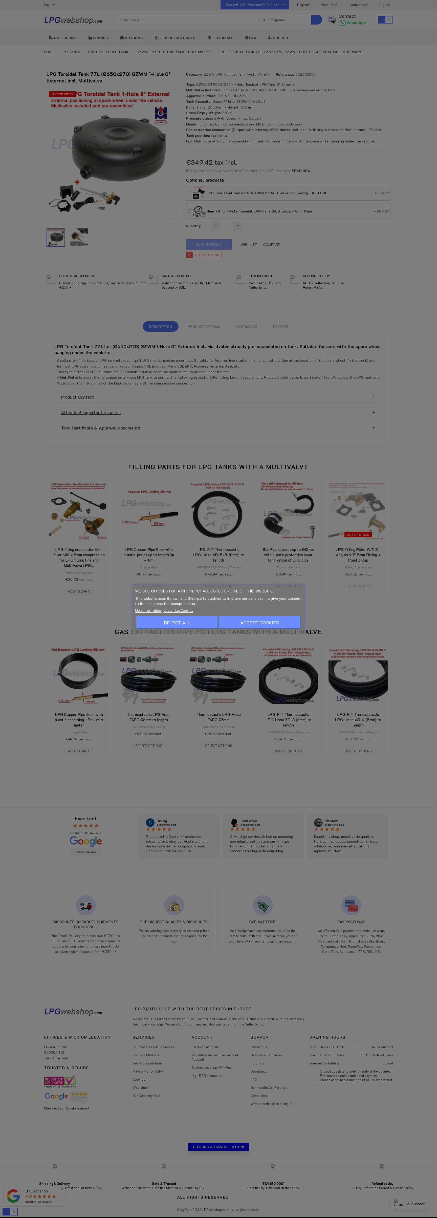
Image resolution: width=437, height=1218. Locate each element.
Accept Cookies (259, 622)
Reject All (177, 622)
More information (148, 610)
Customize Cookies (178, 610)
